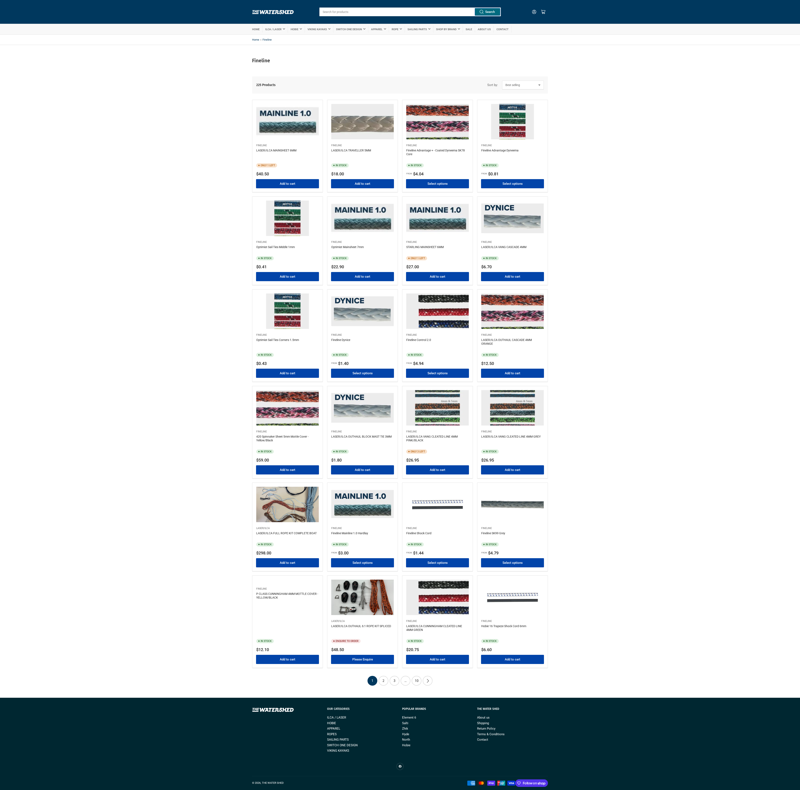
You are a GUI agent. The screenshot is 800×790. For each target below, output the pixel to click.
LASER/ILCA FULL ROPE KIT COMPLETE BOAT (286, 533)
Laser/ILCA (263, 528)
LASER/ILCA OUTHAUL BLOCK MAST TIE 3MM (361, 436)
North (406, 739)
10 (417, 681)
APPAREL (376, 29)
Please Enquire (362, 659)
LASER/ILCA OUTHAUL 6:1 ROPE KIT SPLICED (361, 626)
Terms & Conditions (491, 734)
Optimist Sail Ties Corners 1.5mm (277, 340)
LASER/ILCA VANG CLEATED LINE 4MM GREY (511, 436)
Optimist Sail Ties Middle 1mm (275, 247)
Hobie (406, 745)
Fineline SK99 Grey (493, 533)
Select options (438, 184)
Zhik (405, 728)
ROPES (332, 734)
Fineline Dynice (340, 340)
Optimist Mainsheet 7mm (347, 247)
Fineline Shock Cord (418, 533)
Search (490, 12)
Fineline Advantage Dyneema (500, 150)
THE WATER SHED (273, 782)
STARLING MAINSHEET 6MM (425, 247)
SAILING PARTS (417, 29)
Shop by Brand (446, 29)
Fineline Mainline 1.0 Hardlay (349, 533)
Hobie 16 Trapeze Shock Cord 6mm (503, 626)
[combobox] (410, 11)
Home (256, 29)
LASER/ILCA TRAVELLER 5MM (351, 150)
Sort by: (492, 85)
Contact (502, 29)
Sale (469, 29)
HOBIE (294, 29)
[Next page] (427, 680)
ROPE (395, 29)
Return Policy (486, 728)
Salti (405, 723)
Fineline (267, 39)
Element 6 (409, 717)
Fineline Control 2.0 (418, 340)
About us (484, 29)
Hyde (405, 734)
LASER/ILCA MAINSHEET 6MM (276, 150)
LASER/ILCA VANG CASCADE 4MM (503, 247)
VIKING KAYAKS (317, 29)
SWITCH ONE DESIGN (349, 29)
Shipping (483, 723)
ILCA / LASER (273, 29)
